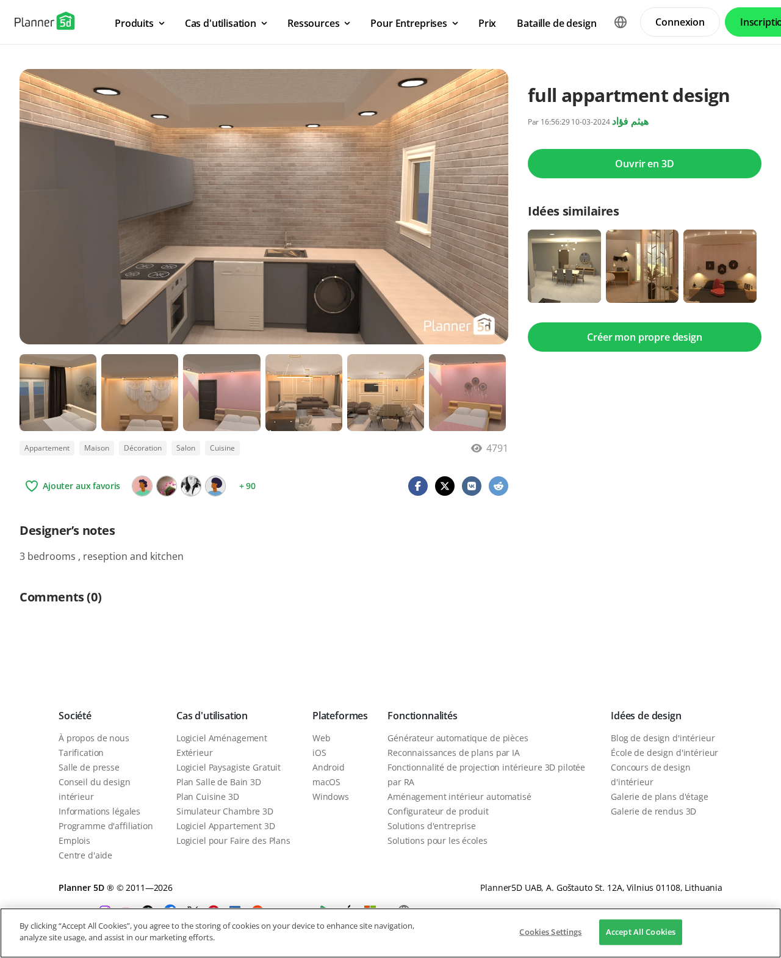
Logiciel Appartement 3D (225, 826)
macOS (326, 782)
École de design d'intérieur (664, 752)
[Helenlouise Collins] (142, 486)
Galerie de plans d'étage (659, 796)
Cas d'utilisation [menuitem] (220, 23)
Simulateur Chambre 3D (224, 811)
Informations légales (99, 811)
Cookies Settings (550, 931)
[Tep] (166, 486)
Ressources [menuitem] (313, 23)
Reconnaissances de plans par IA (453, 752)
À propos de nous (94, 738)
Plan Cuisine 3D (207, 796)
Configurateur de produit (438, 811)
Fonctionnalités (422, 715)
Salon (185, 448)
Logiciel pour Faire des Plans (233, 840)
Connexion (680, 22)
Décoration (143, 448)
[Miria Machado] (191, 486)
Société (75, 715)
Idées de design (646, 715)
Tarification (81, 752)
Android (328, 767)
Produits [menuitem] (134, 23)
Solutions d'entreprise (431, 826)
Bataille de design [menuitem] (556, 23)
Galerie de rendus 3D (653, 811)
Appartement (47, 448)
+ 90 (247, 486)
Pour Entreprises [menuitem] (408, 23)
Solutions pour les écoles (437, 840)
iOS (319, 752)
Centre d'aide (85, 855)
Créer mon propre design (644, 337)
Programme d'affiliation (106, 826)
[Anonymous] (215, 486)
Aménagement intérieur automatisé (459, 796)
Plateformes (340, 715)
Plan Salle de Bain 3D (218, 782)
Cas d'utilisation (212, 715)
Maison (96, 448)
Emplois (74, 840)
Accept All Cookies (640, 931)
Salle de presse (89, 767)
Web (321, 738)
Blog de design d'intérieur (662, 738)
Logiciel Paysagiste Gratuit (228, 767)
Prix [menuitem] (487, 23)
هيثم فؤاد (630, 121)
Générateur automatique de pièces (457, 738)
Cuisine (222, 448)
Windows (330, 796)
